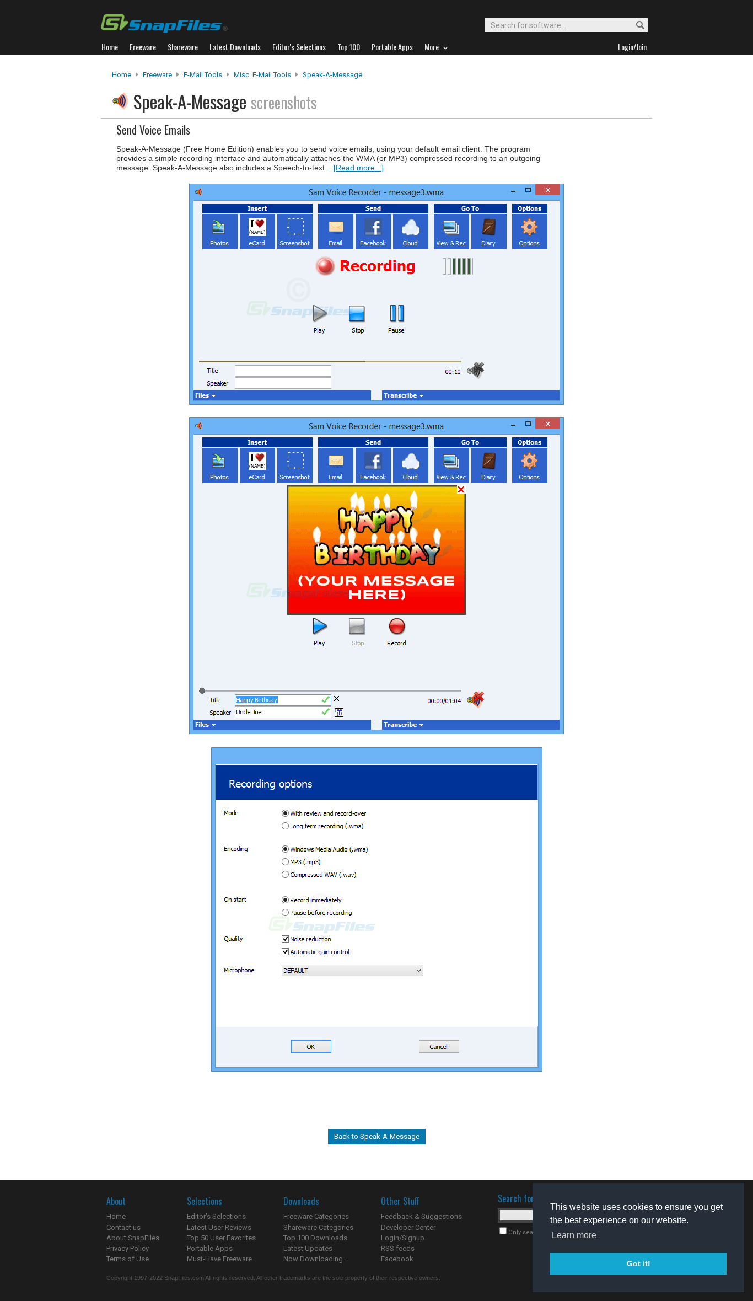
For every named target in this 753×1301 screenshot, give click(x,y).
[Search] (635, 25)
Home (121, 75)
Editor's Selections (216, 1216)
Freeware (157, 75)
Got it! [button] (638, 1263)
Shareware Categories (318, 1227)
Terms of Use (127, 1259)
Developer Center (408, 1227)
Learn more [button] (574, 1235)
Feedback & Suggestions (421, 1216)
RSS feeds (398, 1248)
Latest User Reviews (219, 1227)
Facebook (397, 1259)
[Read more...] (359, 167)
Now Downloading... (315, 1259)
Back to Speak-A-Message (376, 1136)
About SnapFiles (132, 1238)
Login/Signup (402, 1238)
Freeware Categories (316, 1216)
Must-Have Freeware (219, 1259)
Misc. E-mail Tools (262, 75)
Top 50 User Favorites (221, 1238)
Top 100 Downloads (315, 1238)
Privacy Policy (127, 1248)
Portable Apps (210, 1248)
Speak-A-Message (332, 75)
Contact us (123, 1227)
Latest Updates (307, 1248)
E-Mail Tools (203, 75)
